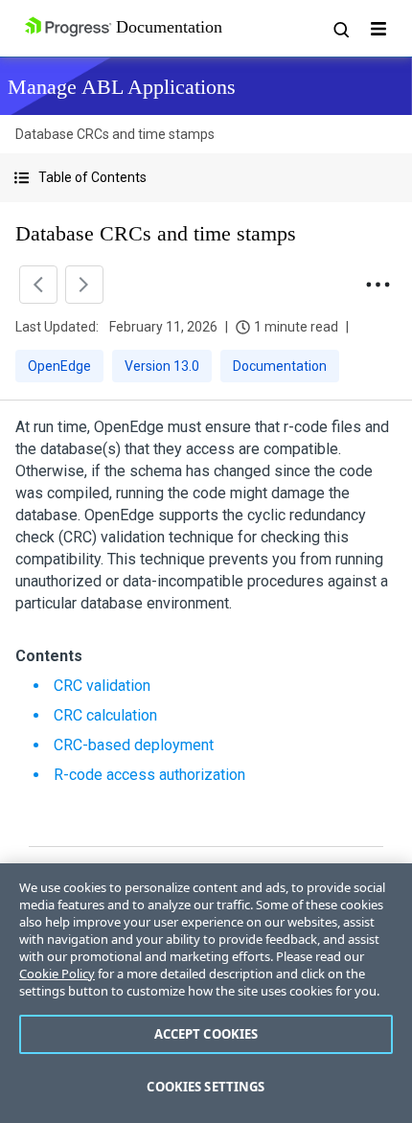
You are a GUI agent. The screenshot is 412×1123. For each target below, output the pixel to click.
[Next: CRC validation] (84, 284)
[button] (206, 177)
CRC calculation (105, 715)
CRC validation (102, 685)
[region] (206, 993)
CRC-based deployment (134, 745)
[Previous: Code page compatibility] (38, 284)
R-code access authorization (149, 775)
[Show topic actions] (377, 284)
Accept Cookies (206, 1034)
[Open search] (340, 28)
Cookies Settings (205, 1086)
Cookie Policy (57, 973)
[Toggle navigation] (378, 28)
